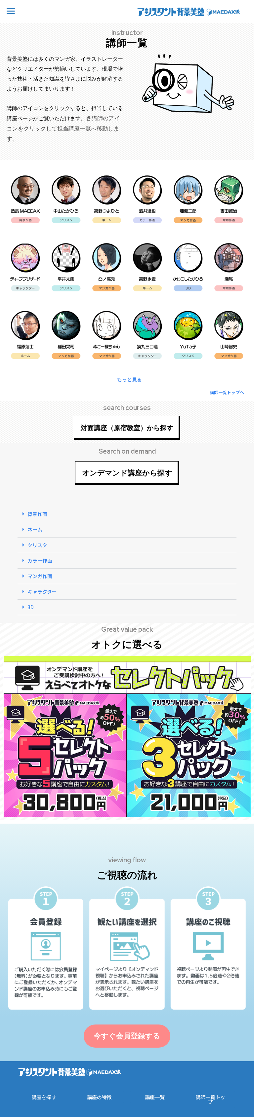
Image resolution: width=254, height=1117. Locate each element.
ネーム (34, 529)
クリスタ (37, 544)
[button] (127, 379)
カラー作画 (39, 560)
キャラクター (42, 591)
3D (30, 607)
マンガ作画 (39, 576)
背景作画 (37, 513)
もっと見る (129, 379)
